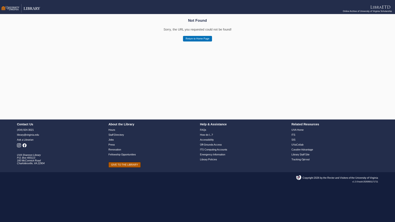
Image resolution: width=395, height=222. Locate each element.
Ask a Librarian (25, 139)
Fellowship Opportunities (122, 154)
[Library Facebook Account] (25, 146)
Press (111, 144)
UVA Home (297, 130)
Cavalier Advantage (302, 149)
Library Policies (208, 159)
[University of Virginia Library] (21, 11)
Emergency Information (212, 154)
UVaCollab (297, 144)
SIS (293, 139)
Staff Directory (116, 135)
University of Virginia (366, 178)
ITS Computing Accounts (213, 149)
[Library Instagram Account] (20, 146)
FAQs (203, 130)
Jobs (111, 139)
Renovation (114, 149)
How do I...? (206, 135)
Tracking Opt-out (300, 159)
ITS (293, 135)
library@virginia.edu (28, 135)
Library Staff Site (300, 154)
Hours (111, 130)
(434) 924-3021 (25, 130)
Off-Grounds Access (211, 144)
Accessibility (207, 139)
